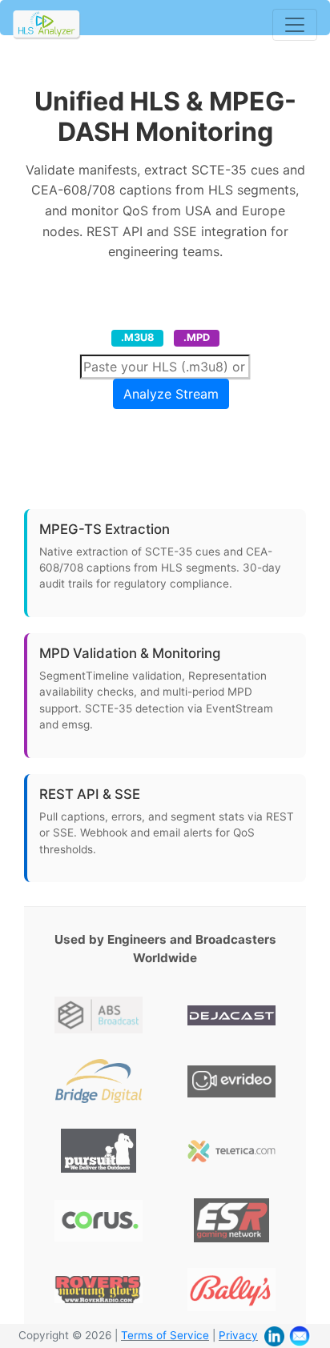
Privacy (238, 1335)
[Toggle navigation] (294, 25)
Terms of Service (165, 1335)
